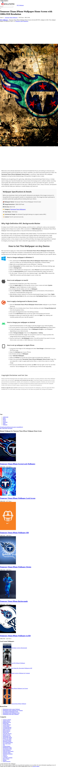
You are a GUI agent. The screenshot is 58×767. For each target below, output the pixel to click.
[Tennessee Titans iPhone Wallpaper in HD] (8, 632)
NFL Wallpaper (20, 5)
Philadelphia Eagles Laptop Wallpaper (11, 709)
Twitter (1, 427)
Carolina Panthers (7, 724)
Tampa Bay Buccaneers (8, 751)
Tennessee (5, 422)
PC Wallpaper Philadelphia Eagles (10, 711)
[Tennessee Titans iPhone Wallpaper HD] (8, 529)
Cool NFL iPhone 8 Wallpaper (18, 663)
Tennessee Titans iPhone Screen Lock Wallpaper (17, 464)
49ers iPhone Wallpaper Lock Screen (19, 688)
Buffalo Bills (6, 723)
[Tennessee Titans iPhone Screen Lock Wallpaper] (8, 460)
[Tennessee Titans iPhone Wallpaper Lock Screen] (8, 495)
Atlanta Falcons (6, 721)
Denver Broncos (6, 731)
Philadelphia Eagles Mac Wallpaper (11, 714)
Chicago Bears (6, 726)
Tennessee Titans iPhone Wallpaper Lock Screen (17, 498)
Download (10, 428)
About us (5, 755)
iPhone (4, 419)
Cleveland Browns (7, 728)
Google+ (14, 427)
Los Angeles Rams (7, 739)
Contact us (5, 756)
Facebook (5, 427)
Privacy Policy (6, 758)
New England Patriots (8, 742)
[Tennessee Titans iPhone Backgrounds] (8, 598)
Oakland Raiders (6, 746)
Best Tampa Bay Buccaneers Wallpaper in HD (21, 668)
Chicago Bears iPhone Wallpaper (18, 703)
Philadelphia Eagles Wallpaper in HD (11, 713)
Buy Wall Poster (3, 428)
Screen (4, 420)
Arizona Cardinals (7, 719)
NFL (4, 745)
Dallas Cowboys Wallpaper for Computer (20, 673)
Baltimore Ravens (7, 722)
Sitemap (4, 760)
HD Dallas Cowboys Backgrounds (19, 647)
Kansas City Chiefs (7, 738)
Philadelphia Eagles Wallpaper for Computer (13, 710)
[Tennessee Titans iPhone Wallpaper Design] (8, 564)
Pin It (21, 427)
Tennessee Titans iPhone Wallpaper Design (15, 567)
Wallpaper (5, 424)
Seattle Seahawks (7, 750)
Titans (4, 423)
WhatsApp (10, 427)
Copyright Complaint (7, 757)
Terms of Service (6, 761)
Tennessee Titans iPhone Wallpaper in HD (15, 636)
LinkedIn (18, 427)
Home (4, 418)
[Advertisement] (29, 33)
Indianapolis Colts (7, 736)
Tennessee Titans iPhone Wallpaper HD (14, 533)
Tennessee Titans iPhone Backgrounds (14, 601)
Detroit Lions (6, 732)
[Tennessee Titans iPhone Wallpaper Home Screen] (29, 95)
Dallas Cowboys (6, 729)
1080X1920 (5, 417)
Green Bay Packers (7, 733)
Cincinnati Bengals (7, 727)
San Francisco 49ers (7, 748)
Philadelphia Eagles (7, 747)
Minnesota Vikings (7, 741)
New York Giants (7, 743)
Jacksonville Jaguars (7, 737)
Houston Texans (6, 734)
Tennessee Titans (6, 752)
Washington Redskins (8, 753)
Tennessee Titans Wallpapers (11, 17)
